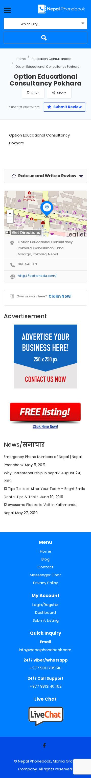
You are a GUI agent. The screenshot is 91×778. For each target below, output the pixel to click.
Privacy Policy (45, 582)
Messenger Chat (45, 575)
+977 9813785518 (45, 668)
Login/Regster (45, 604)
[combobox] (45, 24)
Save (35, 93)
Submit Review (67, 106)
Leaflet (76, 234)
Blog (45, 559)
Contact (45, 567)
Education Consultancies (51, 59)
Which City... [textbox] (30, 24)
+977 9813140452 (45, 686)
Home (21, 59)
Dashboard (45, 612)
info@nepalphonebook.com (45, 649)
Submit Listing (46, 620)
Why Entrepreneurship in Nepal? (32, 473)
